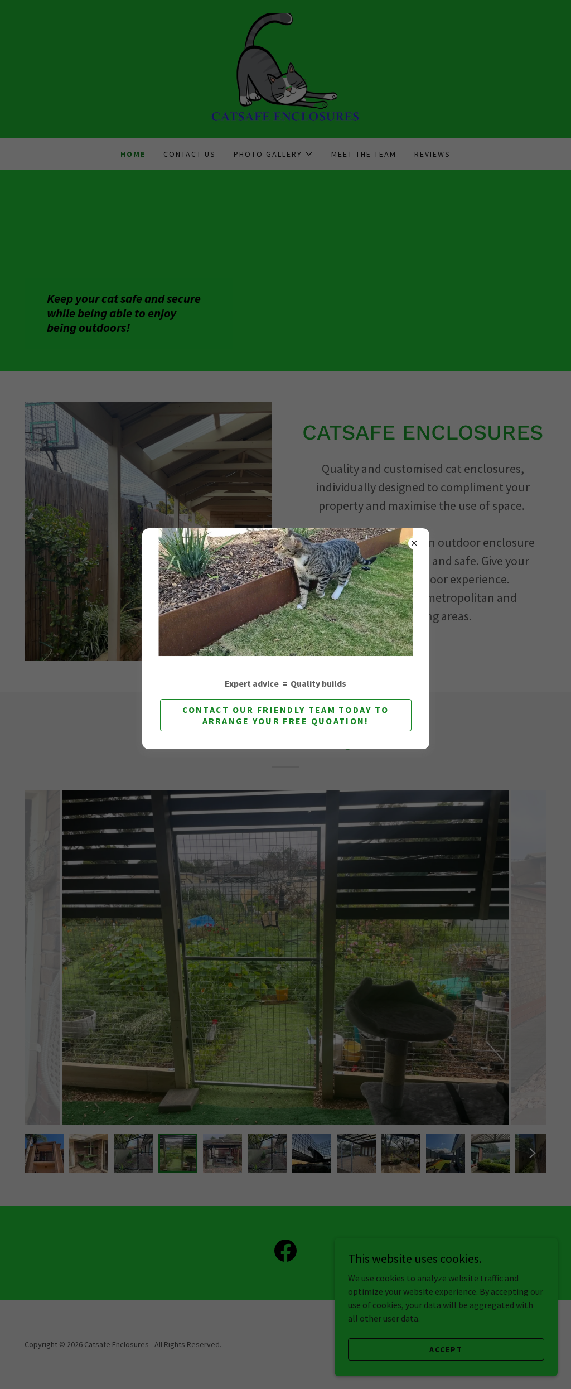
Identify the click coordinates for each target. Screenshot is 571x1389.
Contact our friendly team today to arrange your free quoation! (285, 715)
